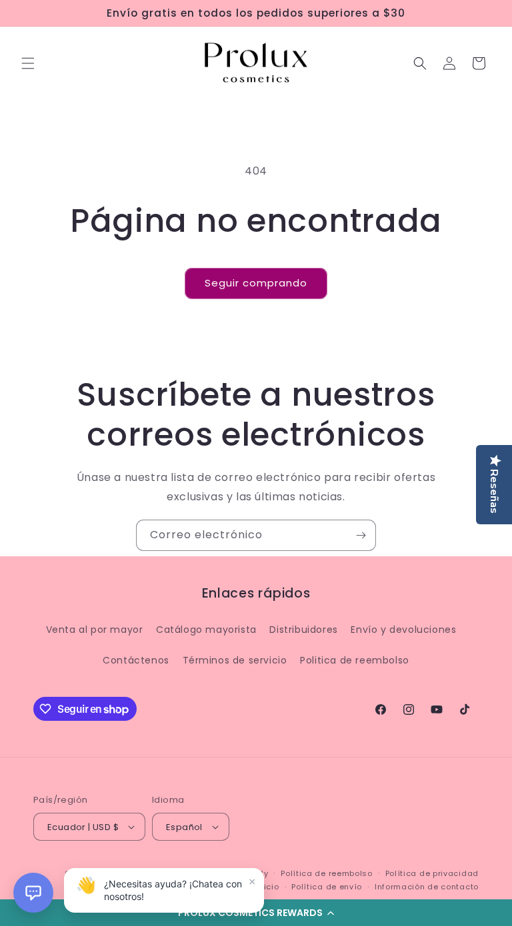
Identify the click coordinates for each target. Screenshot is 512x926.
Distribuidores (303, 629)
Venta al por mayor (94, 629)
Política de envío (326, 886)
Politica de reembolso (354, 660)
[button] (256, 912)
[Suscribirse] (360, 535)
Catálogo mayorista (206, 629)
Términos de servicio (235, 660)
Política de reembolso (327, 873)
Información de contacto (427, 886)
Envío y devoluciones (403, 629)
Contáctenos (136, 660)
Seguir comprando (256, 283)
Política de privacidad (432, 873)
